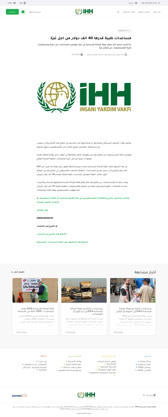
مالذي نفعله (144, 11)
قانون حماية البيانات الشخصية (106, 362)
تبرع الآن (12, 11)
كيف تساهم (129, 11)
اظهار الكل (19, 272)
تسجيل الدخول (35, 11)
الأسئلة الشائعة (108, 366)
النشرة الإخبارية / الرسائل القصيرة (35, 368)
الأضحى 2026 (144, 370)
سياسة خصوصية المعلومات (102, 372)
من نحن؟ (42, 361)
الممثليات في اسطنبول (35, 364)
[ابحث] (118, 11)
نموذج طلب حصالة (72, 367)
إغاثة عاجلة (145, 361)
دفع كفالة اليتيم (73, 364)
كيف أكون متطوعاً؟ (107, 369)
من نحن (156, 11)
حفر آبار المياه (144, 364)
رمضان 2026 (144, 367)
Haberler (122, 30)
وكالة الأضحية (74, 361)
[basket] (23, 12)
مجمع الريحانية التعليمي (69, 370)
